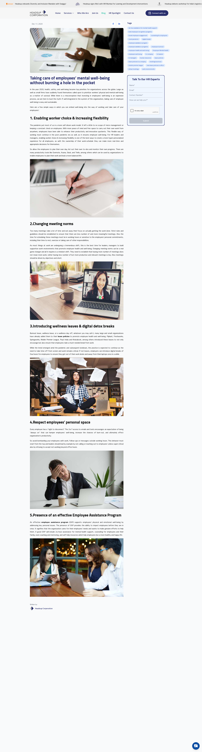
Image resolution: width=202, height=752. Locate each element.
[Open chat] (196, 746)
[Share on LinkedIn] (119, 23)
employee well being (135, 54)
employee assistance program (138, 43)
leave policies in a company (137, 61)
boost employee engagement (138, 35)
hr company (149, 54)
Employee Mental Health (160, 50)
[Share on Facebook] (113, 23)
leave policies (159, 58)
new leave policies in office (155, 65)
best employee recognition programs (140, 32)
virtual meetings (134, 69)
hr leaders (160, 54)
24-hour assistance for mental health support (143, 28)
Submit (146, 120)
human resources (145, 58)
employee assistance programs (138, 47)
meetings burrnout (155, 61)
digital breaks (146, 39)
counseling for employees (159, 35)
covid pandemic (134, 39)
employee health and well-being (139, 50)
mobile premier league (136, 65)
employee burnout (157, 47)
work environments (148, 69)
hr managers (132, 58)
